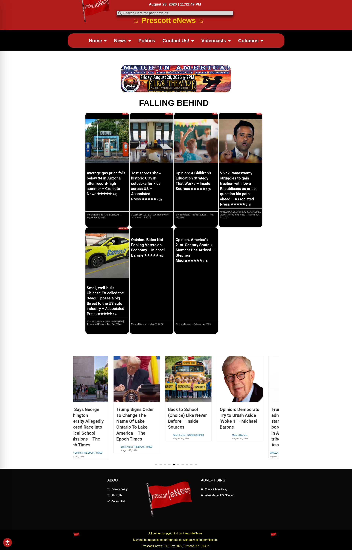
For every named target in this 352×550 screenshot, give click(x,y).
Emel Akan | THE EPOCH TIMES (98, 447)
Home (95, 40)
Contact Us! (175, 40)
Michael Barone (201, 435)
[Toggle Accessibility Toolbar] (7, 542)
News (120, 40)
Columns (248, 40)
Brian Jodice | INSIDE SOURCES (150, 435)
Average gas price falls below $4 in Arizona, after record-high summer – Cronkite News (106, 183)
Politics (146, 40)
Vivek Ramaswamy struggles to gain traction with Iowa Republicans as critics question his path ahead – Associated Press (239, 188)
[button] (156, 464)
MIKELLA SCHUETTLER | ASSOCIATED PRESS (253, 453)
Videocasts (213, 40)
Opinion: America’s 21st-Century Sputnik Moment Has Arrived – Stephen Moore (195, 250)
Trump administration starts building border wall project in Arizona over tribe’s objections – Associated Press (252, 427)
